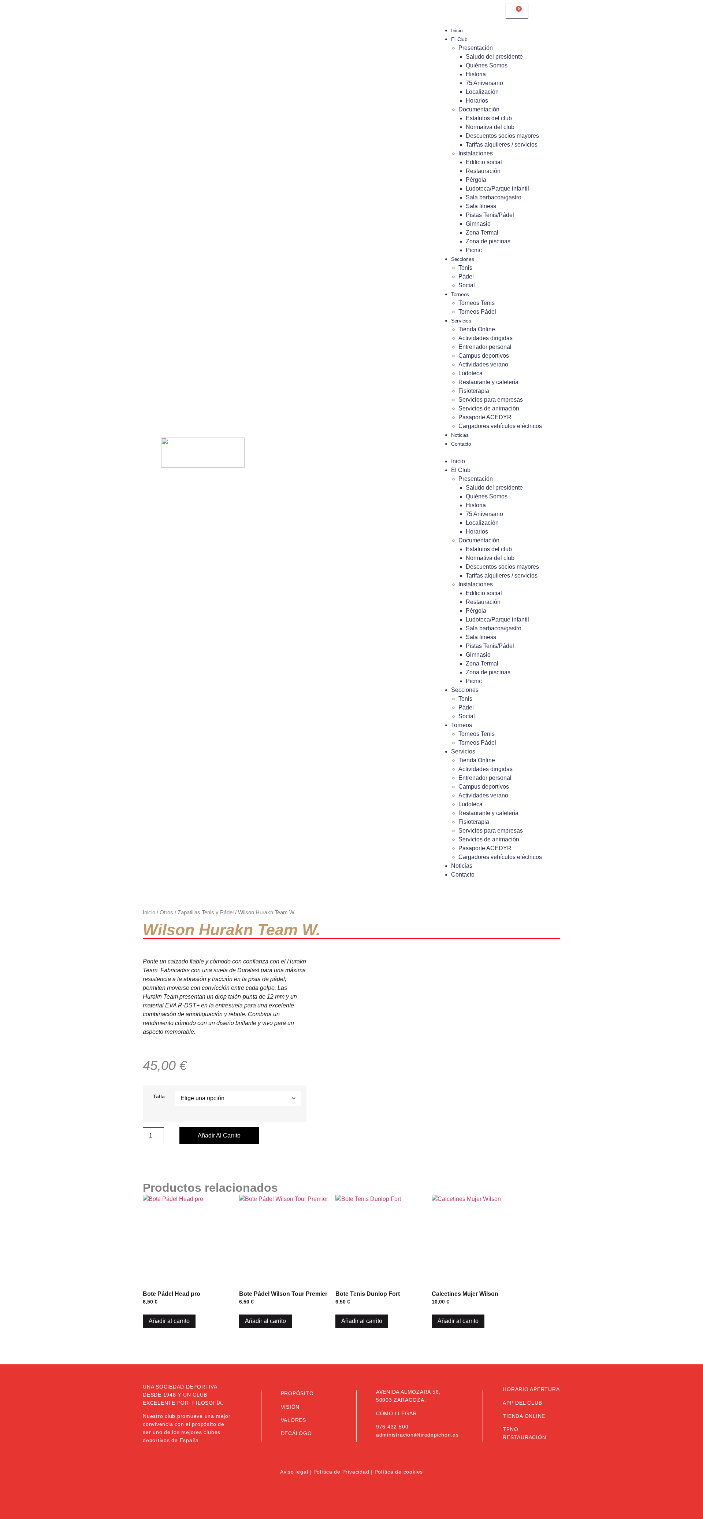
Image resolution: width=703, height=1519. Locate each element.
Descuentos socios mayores (502, 136)
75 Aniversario (484, 83)
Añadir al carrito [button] (169, 1321)
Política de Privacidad (341, 1472)
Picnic (474, 250)
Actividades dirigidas (485, 338)
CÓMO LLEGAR (396, 1413)
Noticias (460, 435)
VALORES (293, 1420)
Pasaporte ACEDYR (485, 417)
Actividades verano (483, 364)
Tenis (465, 268)
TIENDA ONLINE (524, 1416)
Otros (166, 912)
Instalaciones (475, 153)
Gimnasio (478, 224)
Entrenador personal (485, 347)
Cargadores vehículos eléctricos (500, 426)
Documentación (478, 109)
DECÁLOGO (296, 1433)
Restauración (483, 171)
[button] (493, 452)
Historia (476, 74)
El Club (459, 39)
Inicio (456, 30)
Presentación (475, 48)
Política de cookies (399, 1472)
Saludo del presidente (494, 57)
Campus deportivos (483, 356)
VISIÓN (290, 1407)
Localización (482, 92)
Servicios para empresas (490, 400)
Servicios (461, 321)
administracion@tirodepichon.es (417, 1435)
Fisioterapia (473, 391)
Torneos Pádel (477, 312)
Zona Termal (482, 232)
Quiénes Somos (486, 65)
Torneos (460, 294)
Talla (159, 1096)
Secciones (462, 259)
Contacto (461, 444)
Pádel (466, 276)
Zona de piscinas (488, 241)
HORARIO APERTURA (531, 1389)
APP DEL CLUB (522, 1403)
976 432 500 (392, 1427)
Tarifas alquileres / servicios (502, 144)
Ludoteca (470, 373)
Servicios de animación (488, 408)
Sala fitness (481, 206)
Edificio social (484, 162)
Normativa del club (490, 127)
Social (466, 285)
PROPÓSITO (297, 1393)
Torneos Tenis (476, 303)
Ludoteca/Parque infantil (497, 188)
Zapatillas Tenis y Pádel (206, 912)
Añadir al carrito (219, 1135)
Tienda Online (476, 329)
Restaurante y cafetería (488, 382)
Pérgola (476, 180)
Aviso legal (294, 1472)
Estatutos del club (489, 118)
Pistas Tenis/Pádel (490, 215)
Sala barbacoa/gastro (493, 197)
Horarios (477, 100)
